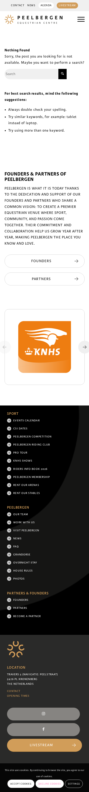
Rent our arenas (26, 485)
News (31, 5)
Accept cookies (20, 783)
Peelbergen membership (31, 477)
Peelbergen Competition (32, 436)
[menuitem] (17, 6)
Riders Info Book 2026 (30, 469)
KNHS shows (22, 460)
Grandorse (21, 554)
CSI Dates (20, 428)
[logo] (37, 19)
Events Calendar (26, 420)
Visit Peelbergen (26, 530)
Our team (20, 514)
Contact (17, 5)
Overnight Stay (25, 562)
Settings (74, 783)
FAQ (16, 546)
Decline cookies (49, 783)
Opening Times (18, 696)
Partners (20, 608)
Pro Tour (20, 452)
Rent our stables (26, 493)
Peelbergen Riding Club (31, 444)
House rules (23, 570)
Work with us (24, 522)
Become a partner (27, 616)
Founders (20, 600)
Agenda (46, 5)
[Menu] (79, 19)
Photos (18, 578)
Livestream (67, 5)
